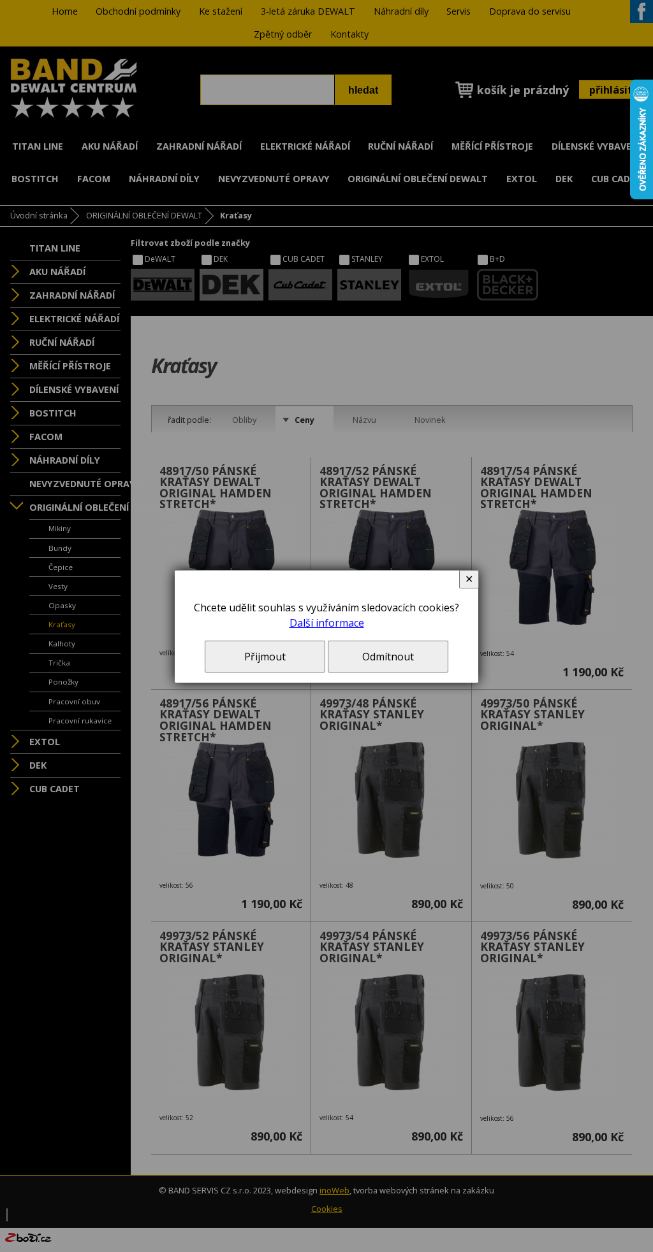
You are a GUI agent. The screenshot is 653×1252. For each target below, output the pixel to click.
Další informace (327, 623)
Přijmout (265, 657)
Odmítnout (388, 657)
